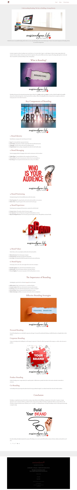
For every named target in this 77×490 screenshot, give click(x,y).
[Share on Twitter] (11, 443)
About (60, 2)
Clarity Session (66, 2)
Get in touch (38, 476)
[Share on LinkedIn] (14, 443)
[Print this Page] (19, 443)
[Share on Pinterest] (16, 443)
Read (56, 2)
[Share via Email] (17, 443)
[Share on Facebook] (12, 443)
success (27, 282)
